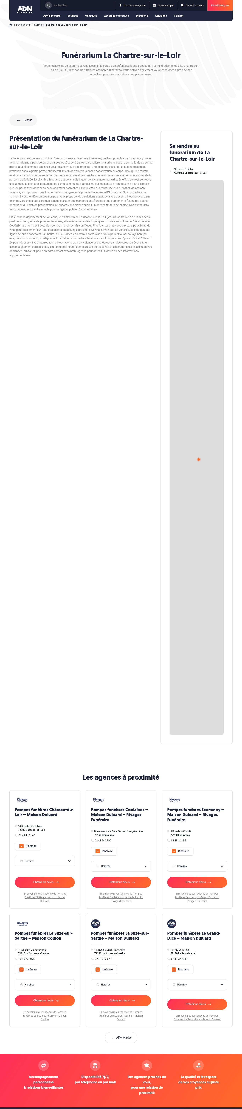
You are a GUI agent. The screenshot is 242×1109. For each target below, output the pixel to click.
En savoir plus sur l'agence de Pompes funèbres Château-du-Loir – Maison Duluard (45, 897)
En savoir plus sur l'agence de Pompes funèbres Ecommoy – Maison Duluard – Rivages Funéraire (197, 897)
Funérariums (23, 24)
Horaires (29, 861)
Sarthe (38, 24)
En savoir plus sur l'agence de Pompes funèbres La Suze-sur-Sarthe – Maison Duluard (121, 1016)
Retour (27, 120)
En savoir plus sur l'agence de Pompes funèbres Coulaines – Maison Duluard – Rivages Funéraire (121, 897)
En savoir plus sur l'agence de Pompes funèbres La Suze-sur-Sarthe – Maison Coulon (45, 1016)
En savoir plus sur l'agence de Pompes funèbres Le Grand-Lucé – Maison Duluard (197, 1017)
